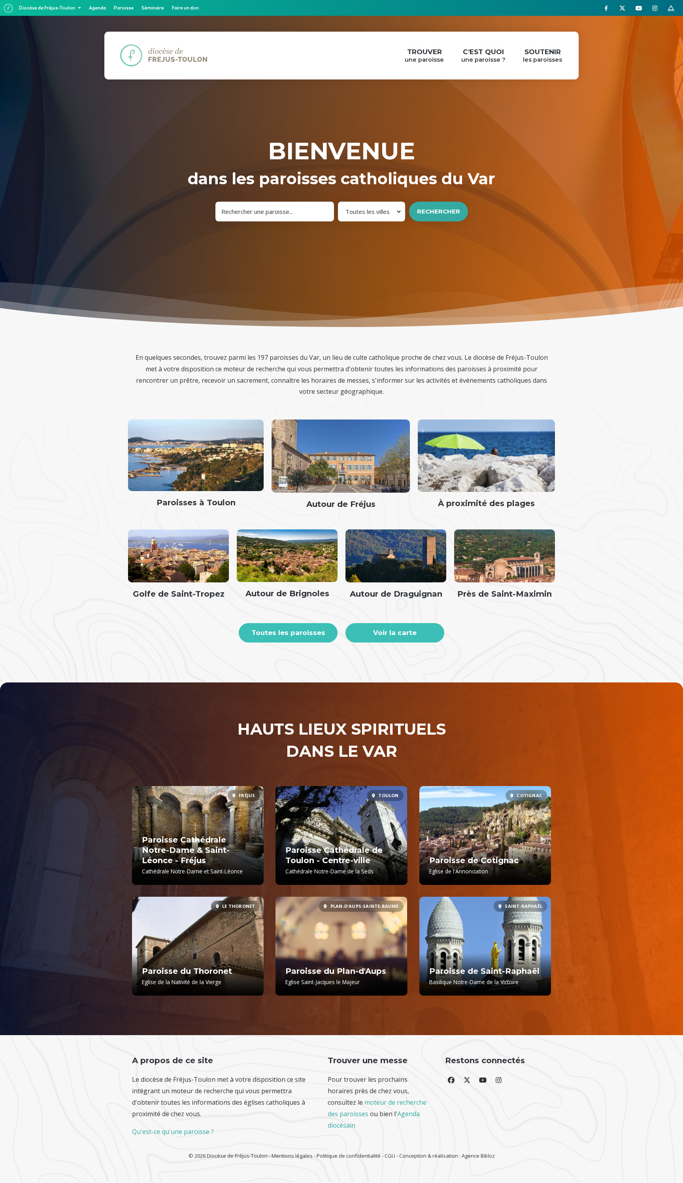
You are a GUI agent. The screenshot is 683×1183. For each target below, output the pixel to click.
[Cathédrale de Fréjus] (198, 835)
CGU (390, 1155)
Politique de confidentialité (349, 1155)
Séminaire (153, 8)
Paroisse (124, 8)
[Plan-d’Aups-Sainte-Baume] (341, 946)
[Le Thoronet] (198, 946)
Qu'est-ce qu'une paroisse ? (173, 1131)
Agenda (97, 8)
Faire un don (185, 8)
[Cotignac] (485, 835)
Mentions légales (292, 1155)
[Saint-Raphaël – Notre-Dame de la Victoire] (485, 946)
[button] (451, 1080)
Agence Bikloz (478, 1155)
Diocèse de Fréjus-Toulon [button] (47, 8)
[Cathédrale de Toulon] (341, 835)
